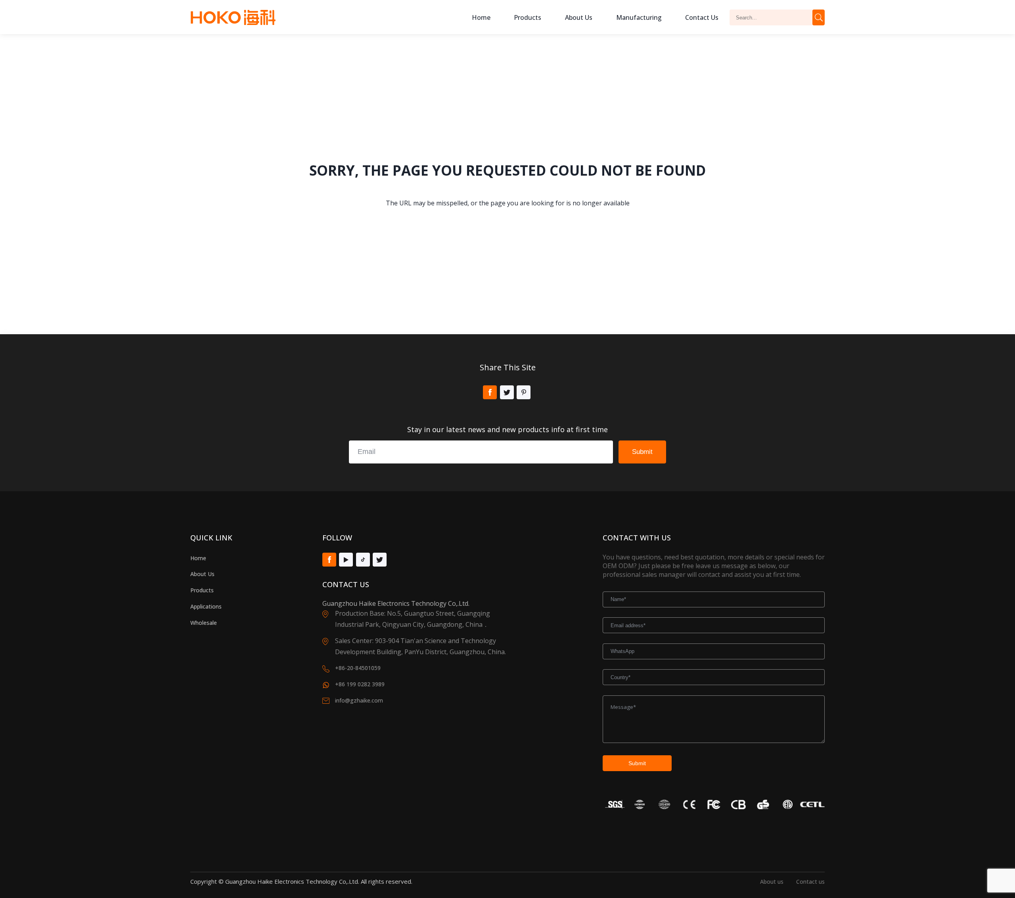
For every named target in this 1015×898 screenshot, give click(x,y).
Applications (206, 606)
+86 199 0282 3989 (360, 684)
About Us (202, 574)
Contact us (810, 881)
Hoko (233, 17)
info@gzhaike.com (359, 700)
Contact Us (701, 17)
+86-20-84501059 (358, 668)
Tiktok (363, 560)
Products (527, 17)
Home (481, 17)
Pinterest (523, 392)
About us (578, 17)
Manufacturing (639, 17)
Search (818, 17)
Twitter (507, 392)
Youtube (346, 560)
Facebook (490, 392)
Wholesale (203, 622)
